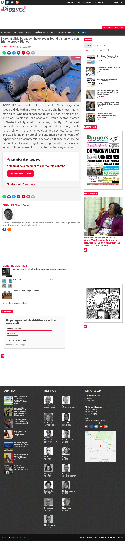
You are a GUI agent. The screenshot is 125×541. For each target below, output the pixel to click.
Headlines (7, 32)
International (87, 2)
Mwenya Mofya (49, 440)
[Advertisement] (45, 19)
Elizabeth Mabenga (68, 491)
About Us (101, 2)
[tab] (88, 45)
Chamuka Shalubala (9, 47)
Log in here (30, 184)
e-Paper (52, 32)
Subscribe (110, 28)
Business (28, 32)
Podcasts (60, 32)
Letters (81, 538)
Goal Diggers (43, 32)
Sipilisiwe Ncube (67, 406)
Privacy (112, 538)
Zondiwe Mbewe (50, 423)
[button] (4, 53)
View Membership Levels (20, 173)
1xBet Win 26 (81, 32)
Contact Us (105, 538)
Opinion (20, 32)
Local (14, 32)
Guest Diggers (68, 2)
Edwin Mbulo (66, 508)
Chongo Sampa (67, 474)
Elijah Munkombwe (68, 440)
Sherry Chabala (49, 474)
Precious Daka (49, 491)
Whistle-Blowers (119, 2)
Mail (118, 538)
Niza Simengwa (49, 525)
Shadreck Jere (49, 457)
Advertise (109, 2)
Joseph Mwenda (50, 406)
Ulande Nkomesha (68, 423)
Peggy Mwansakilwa (69, 457)
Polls (94, 2)
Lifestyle (68, 32)
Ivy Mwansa (48, 508)
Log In (122, 28)
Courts (35, 32)
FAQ (116, 28)
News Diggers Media (19, 537)
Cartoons (78, 2)
